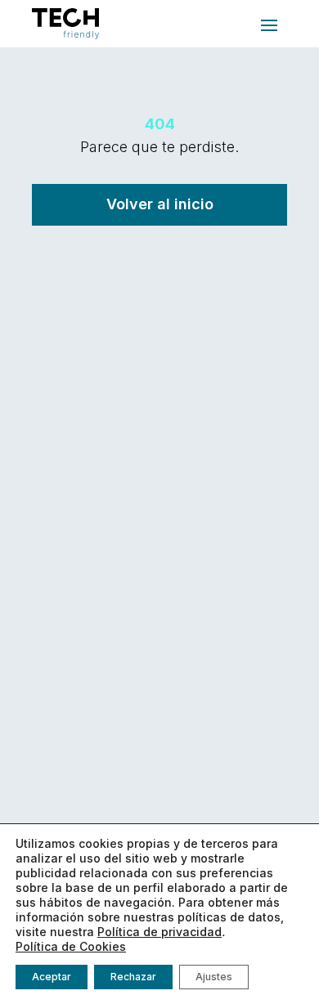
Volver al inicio (159, 204)
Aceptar (51, 976)
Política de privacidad (159, 932)
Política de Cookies (71, 946)
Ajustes (213, 976)
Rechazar (133, 976)
